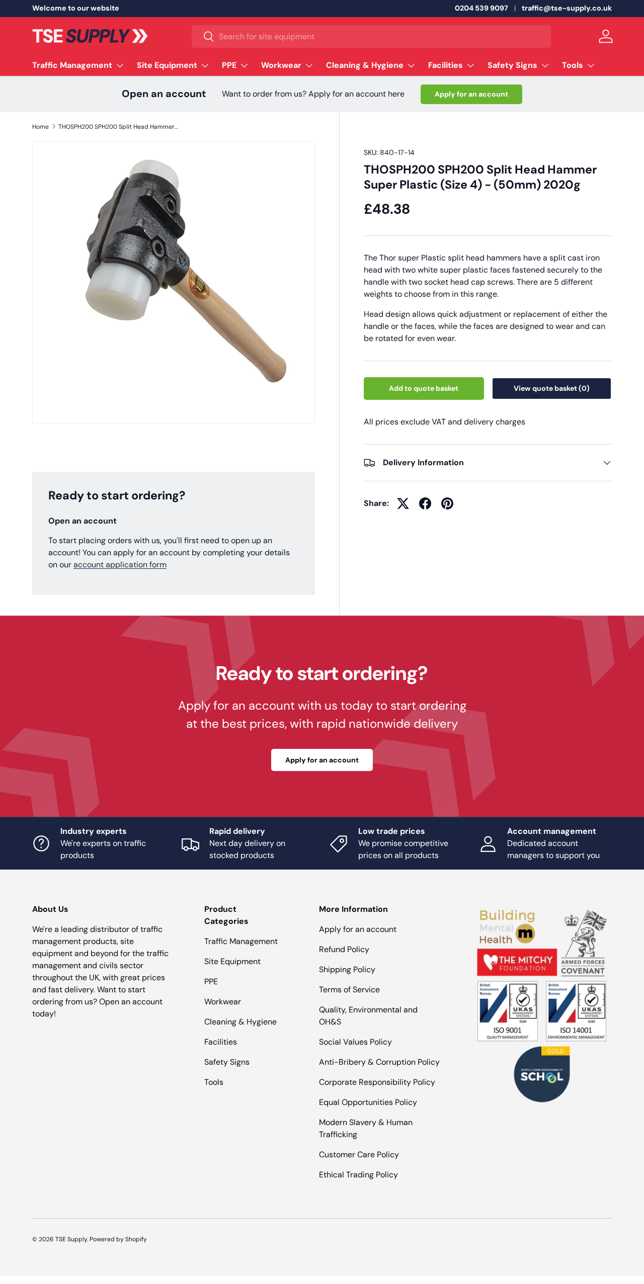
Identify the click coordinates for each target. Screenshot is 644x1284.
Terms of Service (349, 989)
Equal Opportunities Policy (368, 1102)
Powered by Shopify (118, 1239)
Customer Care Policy (359, 1154)
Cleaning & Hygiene (365, 65)
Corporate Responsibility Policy (377, 1082)
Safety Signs (512, 65)
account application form (120, 564)
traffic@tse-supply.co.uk (567, 8)
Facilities (445, 65)
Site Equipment (167, 65)
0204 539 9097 (481, 8)
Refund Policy (344, 949)
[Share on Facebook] (425, 503)
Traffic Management (72, 65)
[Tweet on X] (403, 503)
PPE (229, 65)
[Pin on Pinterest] (447, 503)
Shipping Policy (347, 969)
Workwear (281, 65)
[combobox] (371, 36)
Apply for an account (471, 94)
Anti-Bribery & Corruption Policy (379, 1062)
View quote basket (552, 388)
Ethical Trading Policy (358, 1174)
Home (40, 127)
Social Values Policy (355, 1042)
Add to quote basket (423, 388)
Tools (572, 65)
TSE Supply (71, 1239)
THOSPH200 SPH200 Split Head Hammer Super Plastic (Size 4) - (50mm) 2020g (118, 127)
